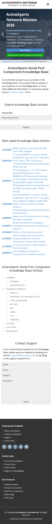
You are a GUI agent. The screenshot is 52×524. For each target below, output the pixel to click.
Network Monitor (11, 484)
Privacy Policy (10, 464)
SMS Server (9, 498)
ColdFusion (14, 319)
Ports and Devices (17, 285)
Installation (14, 281)
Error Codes (11, 327)
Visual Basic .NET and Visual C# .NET (25, 296)
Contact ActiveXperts (12, 434)
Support (7, 437)
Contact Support (17, 92)
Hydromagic (9, 494)
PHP (12, 315)
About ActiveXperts (12, 431)
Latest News (9, 441)
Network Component (13, 488)
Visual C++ (14, 293)
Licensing (10, 323)
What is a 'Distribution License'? (28, 232)
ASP (11, 308)
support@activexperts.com (22, 355)
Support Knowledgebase (14, 471)
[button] (2, 34)
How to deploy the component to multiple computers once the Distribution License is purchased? (29, 238)
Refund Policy (10, 468)
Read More (25, 50)
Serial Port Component (13, 491)
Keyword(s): (7, 112)
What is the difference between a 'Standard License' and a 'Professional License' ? (31, 225)
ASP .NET (14, 304)
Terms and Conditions (13, 461)
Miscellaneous (12, 331)
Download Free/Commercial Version (25, 55)
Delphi (12, 312)
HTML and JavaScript (18, 300)
